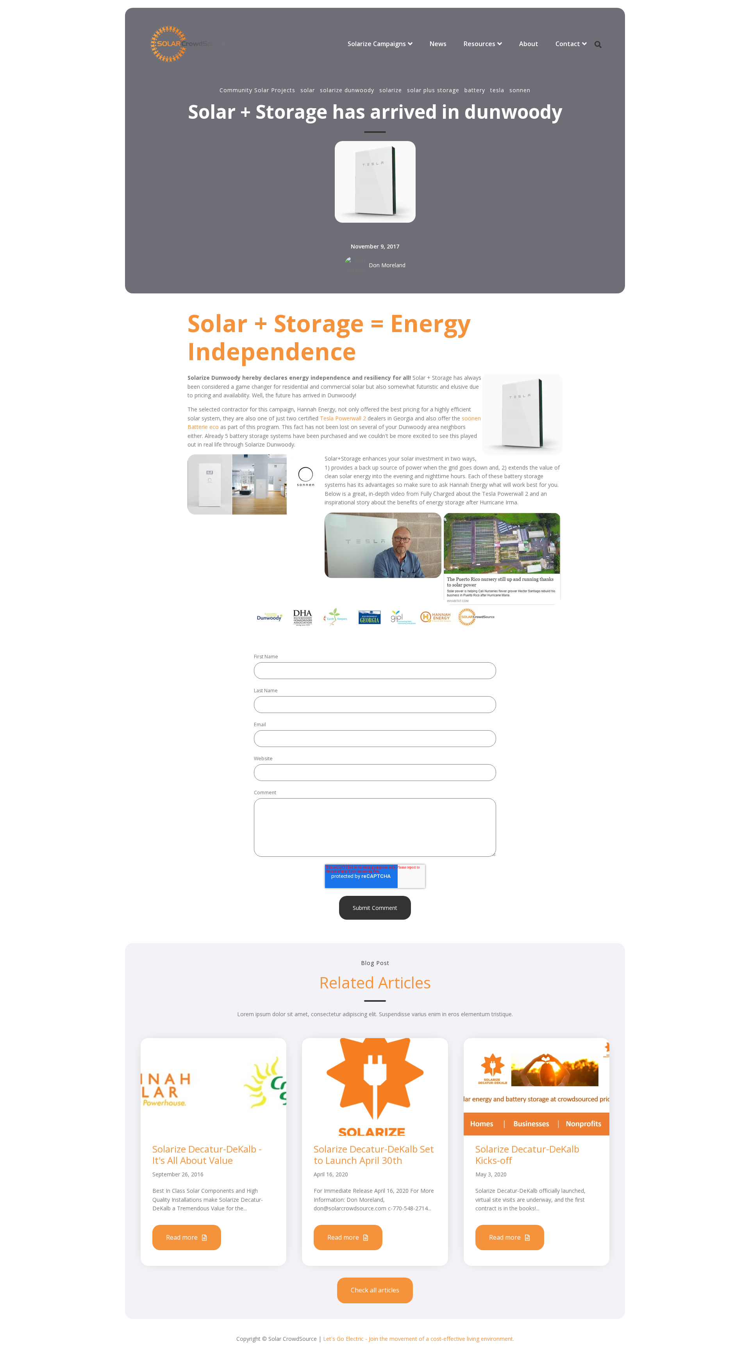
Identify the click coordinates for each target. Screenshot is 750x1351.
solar (307, 90)
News (438, 43)
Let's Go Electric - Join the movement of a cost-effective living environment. (418, 1338)
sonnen (519, 90)
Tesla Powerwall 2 (343, 418)
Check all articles (375, 1290)
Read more (182, 1237)
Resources (479, 43)
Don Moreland (387, 265)
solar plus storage (433, 90)
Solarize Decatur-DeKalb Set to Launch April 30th (374, 1154)
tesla (497, 90)
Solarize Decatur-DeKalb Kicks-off (527, 1154)
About (528, 43)
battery (474, 90)
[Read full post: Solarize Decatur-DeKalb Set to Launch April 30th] (375, 1086)
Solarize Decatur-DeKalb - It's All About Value (207, 1154)
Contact (567, 43)
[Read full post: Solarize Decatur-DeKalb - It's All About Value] (213, 1086)
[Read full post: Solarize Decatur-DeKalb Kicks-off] (536, 1086)
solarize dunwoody (347, 90)
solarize (390, 90)
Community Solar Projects (257, 90)
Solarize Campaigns (377, 43)
